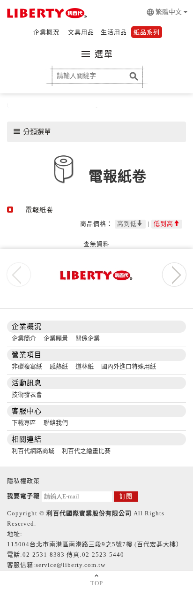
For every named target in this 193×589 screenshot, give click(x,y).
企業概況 (46, 32)
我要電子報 (23, 495)
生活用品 (114, 32)
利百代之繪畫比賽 (86, 450)
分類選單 (32, 131)
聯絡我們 (56, 422)
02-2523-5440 (103, 554)
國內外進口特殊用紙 (128, 366)
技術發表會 (27, 394)
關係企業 (87, 338)
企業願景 (56, 338)
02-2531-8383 (43, 554)
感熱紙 (59, 366)
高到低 (127, 223)
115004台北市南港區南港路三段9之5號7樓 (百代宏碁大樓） (95, 544)
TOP (96, 583)
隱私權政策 (23, 480)
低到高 (163, 223)
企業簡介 (24, 338)
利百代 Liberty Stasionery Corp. (45, 14)
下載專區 (24, 422)
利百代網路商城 (33, 450)
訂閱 (126, 496)
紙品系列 (147, 32)
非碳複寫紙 (27, 366)
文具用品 (81, 32)
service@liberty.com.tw (70, 564)
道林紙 (84, 366)
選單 (96, 54)
